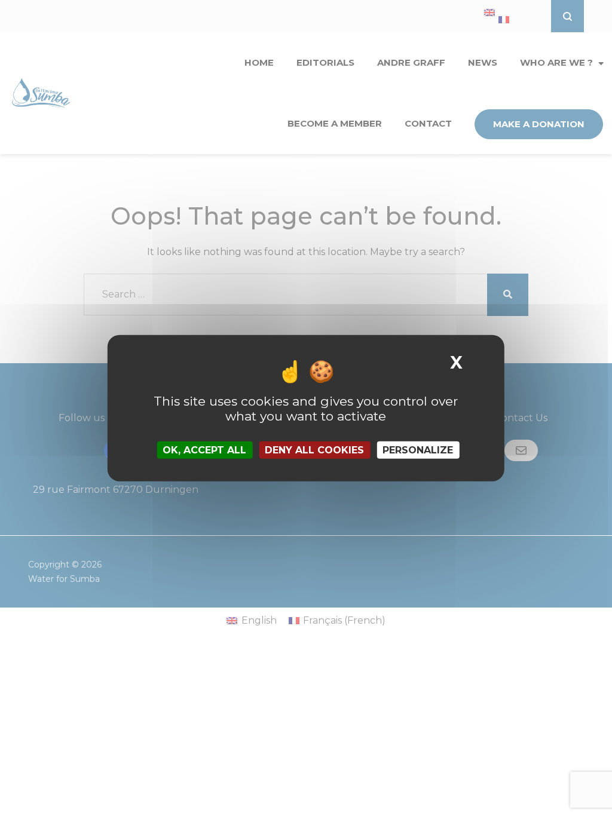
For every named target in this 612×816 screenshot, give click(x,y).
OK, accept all (204, 449)
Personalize (417, 449)
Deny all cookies (314, 449)
